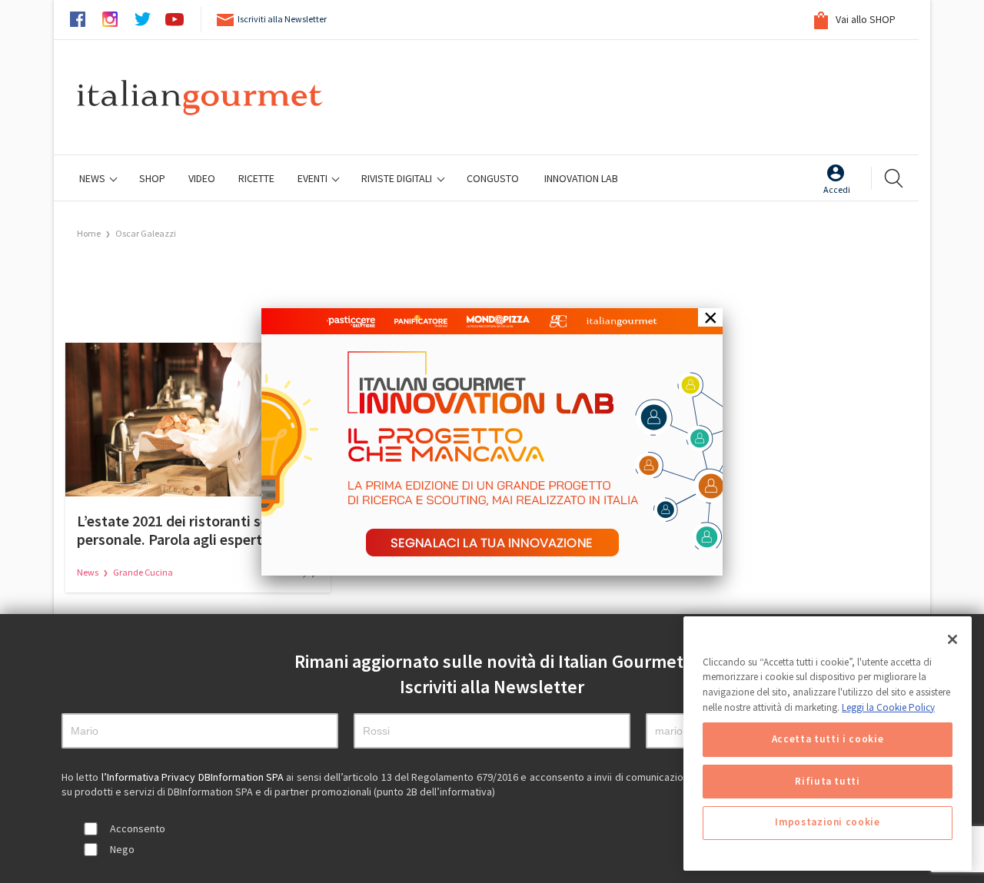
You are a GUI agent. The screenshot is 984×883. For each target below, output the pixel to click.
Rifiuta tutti (827, 781)
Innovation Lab (581, 178)
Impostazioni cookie (827, 822)
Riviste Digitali (397, 178)
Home (89, 233)
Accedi (836, 189)
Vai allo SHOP (864, 19)
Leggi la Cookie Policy (888, 707)
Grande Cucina (143, 572)
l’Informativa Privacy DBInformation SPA (194, 777)
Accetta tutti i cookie (827, 739)
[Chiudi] (952, 639)
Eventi (314, 178)
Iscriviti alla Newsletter (282, 19)
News (93, 178)
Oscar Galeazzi (145, 233)
